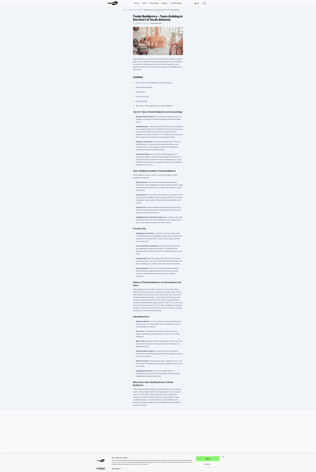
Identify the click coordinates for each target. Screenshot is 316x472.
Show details (115, 468)
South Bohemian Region (134, 10)
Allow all (207, 458)
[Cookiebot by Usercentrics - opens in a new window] (101, 469)
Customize (207, 464)
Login (204, 3)
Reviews (164, 3)
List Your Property (176, 3)
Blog (125, 10)
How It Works (154, 3)
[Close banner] (223, 456)
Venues (136, 3)
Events (144, 3)
